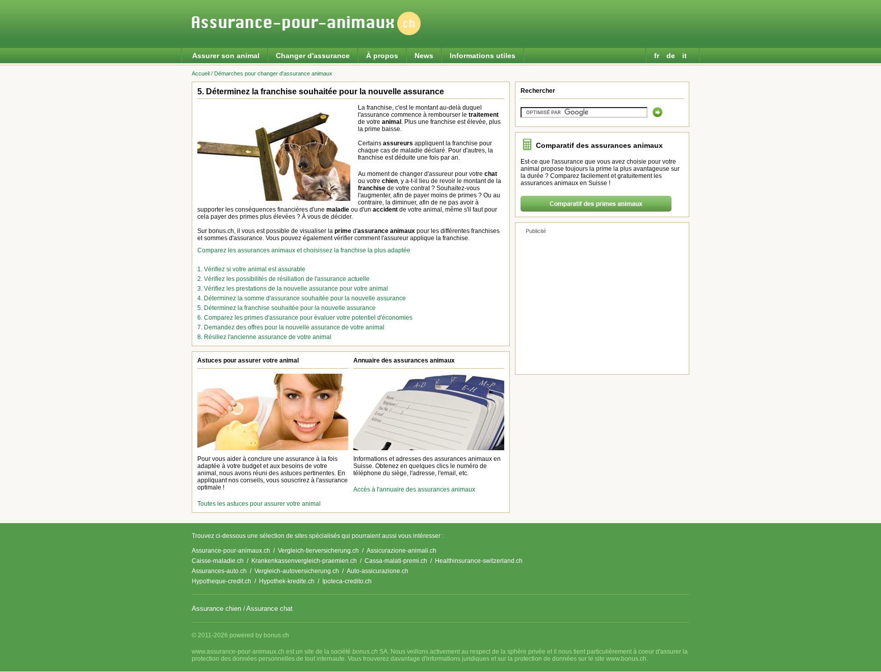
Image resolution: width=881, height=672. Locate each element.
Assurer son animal (226, 55)
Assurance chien (216, 608)
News (423, 55)
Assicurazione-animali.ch (401, 550)
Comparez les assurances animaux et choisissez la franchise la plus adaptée (303, 250)
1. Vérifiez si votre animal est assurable (251, 269)
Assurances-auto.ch (219, 571)
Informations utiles (482, 55)
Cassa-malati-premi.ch (396, 560)
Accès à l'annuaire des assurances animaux (414, 489)
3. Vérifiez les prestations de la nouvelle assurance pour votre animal (292, 288)
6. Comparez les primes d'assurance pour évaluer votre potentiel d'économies (304, 317)
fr (657, 55)
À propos (382, 55)
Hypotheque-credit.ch (221, 581)
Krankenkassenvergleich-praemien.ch (304, 560)
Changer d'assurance (313, 55)
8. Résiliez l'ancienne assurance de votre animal (264, 337)
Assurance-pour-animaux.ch (231, 550)
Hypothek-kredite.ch (287, 581)
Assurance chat (269, 608)
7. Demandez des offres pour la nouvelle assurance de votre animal (290, 327)
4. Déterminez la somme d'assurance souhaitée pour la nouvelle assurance (301, 298)
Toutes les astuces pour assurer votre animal (259, 503)
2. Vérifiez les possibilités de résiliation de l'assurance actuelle (283, 278)
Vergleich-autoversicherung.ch (296, 571)
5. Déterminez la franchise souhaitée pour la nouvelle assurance (286, 308)
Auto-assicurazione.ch (377, 571)
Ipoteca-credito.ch (347, 581)
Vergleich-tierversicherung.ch (318, 550)
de (671, 55)
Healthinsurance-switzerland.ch (479, 560)
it (685, 55)
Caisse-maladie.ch (218, 560)
